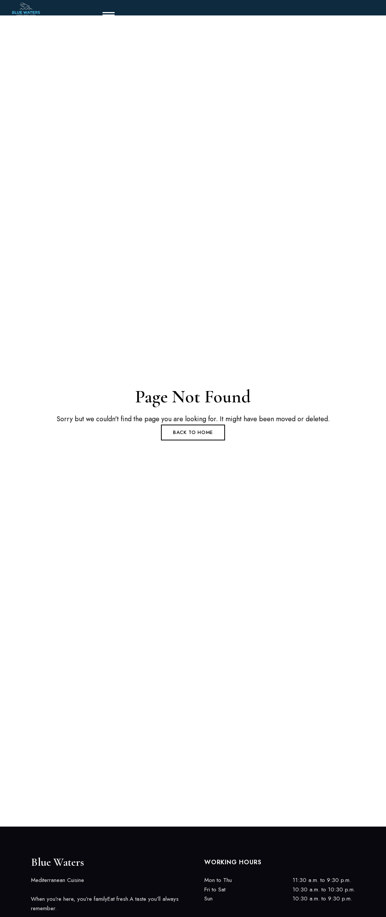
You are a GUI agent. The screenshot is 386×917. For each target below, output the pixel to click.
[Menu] (105, 15)
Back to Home (193, 432)
